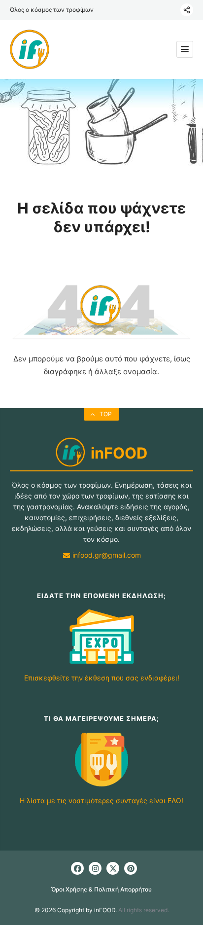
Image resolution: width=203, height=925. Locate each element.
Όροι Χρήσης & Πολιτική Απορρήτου (101, 889)
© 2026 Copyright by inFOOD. (75, 910)
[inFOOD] (29, 49)
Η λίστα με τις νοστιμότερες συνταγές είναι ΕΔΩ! (101, 800)
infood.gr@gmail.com (105, 555)
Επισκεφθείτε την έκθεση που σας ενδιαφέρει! (101, 678)
